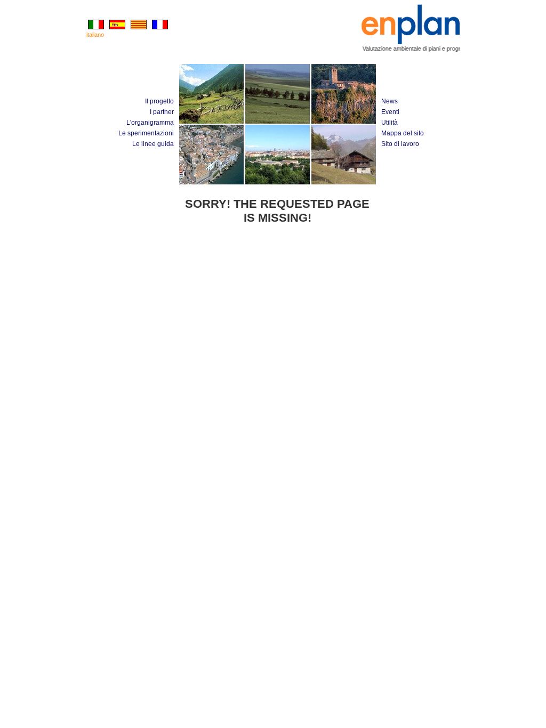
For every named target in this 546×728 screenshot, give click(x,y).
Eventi (390, 112)
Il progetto (159, 101)
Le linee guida (153, 144)
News (389, 101)
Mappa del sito (402, 133)
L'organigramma (150, 122)
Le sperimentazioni (146, 133)
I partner (162, 112)
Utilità (389, 122)
